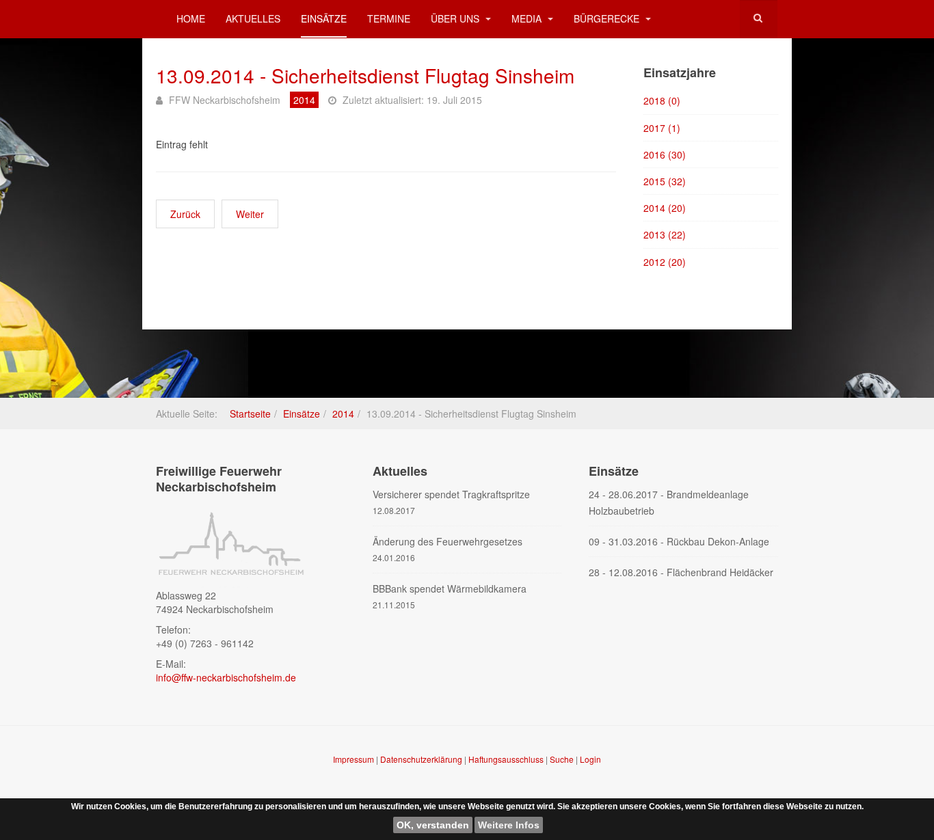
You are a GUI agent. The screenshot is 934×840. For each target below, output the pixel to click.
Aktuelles (253, 18)
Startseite (250, 413)
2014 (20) (664, 208)
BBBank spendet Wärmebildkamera (449, 588)
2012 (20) (664, 262)
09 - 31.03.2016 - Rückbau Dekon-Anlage (679, 541)
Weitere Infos (508, 824)
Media (527, 18)
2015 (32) (664, 181)
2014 (343, 413)
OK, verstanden (433, 824)
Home (190, 18)
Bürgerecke (608, 18)
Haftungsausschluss (507, 759)
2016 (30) (664, 154)
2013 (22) (664, 234)
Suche (562, 759)
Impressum (354, 759)
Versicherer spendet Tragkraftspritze (451, 494)
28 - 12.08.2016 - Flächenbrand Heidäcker (681, 572)
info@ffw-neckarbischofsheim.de (226, 677)
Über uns (456, 18)
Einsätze (324, 18)
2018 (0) (661, 100)
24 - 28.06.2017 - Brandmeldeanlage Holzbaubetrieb (669, 502)
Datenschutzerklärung (422, 759)
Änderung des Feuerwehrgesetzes (447, 541)
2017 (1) (661, 128)
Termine (388, 18)
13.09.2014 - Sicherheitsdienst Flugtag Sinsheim (365, 75)
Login (590, 759)
